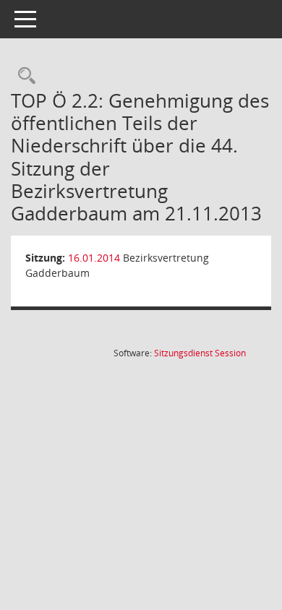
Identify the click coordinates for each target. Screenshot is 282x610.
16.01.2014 (94, 258)
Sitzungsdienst (200, 353)
